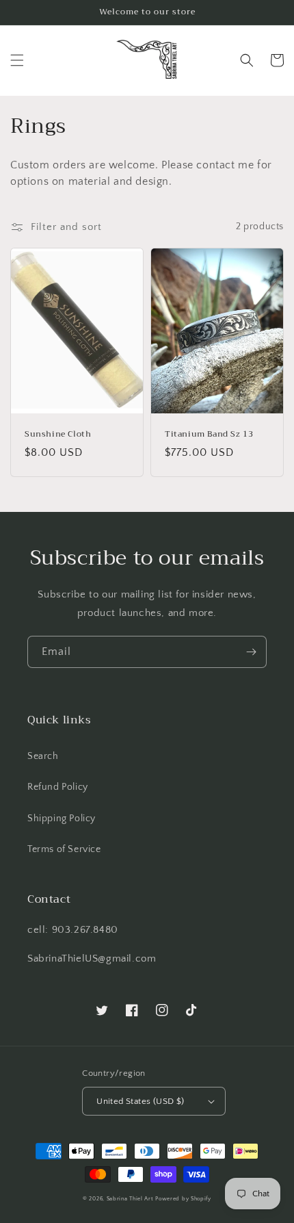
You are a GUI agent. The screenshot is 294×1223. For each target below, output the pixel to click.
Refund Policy (57, 787)
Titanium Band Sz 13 (209, 434)
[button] (17, 60)
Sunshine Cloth (58, 434)
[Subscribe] (251, 652)
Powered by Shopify (183, 1199)
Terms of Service (64, 849)
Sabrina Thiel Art (130, 1199)
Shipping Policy (61, 818)
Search (43, 756)
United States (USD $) (140, 1101)
